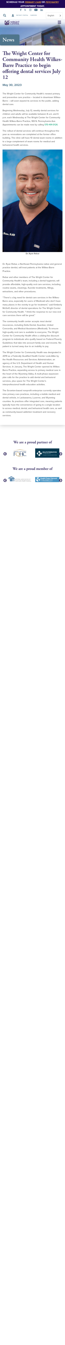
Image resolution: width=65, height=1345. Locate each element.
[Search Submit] (5, 15)
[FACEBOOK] (21, 10)
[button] (59, 22)
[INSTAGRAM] (31, 10)
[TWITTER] (25, 10)
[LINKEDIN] (42, 10)
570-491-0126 (51, 124)
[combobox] (54, 16)
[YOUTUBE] (37, 10)
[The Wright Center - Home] (10, 22)
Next (60, 453)
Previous (4, 453)
